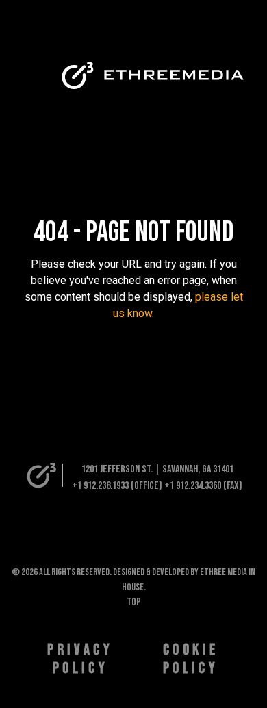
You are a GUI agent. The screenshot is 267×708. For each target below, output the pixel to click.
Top (134, 602)
